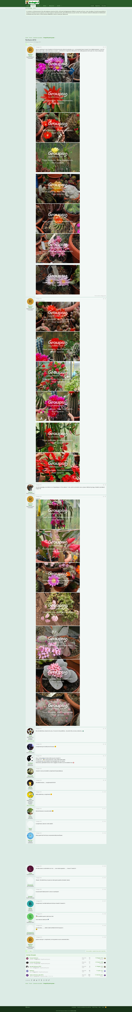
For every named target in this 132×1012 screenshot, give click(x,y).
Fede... (30, 816)
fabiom (30, 787)
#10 (105, 791)
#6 (105, 744)
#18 (105, 913)
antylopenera (30, 932)
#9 (105, 780)
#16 (105, 889)
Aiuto (100, 1007)
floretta (30, 492)
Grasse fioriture (34, 958)
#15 (105, 877)
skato (31, 972)
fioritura (32, 970)
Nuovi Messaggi (28, 8)
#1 (105, 47)
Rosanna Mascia (29, 42)
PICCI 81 (30, 840)
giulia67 (30, 896)
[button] (41, 5)
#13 (105, 833)
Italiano (28, 1007)
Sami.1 (30, 921)
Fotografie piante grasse (45, 959)
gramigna (31, 963)
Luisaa (30, 873)
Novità (38, 5)
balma (30, 908)
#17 (105, 901)
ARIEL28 (31, 976)
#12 (105, 821)
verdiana (30, 763)
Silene (30, 751)
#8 (105, 768)
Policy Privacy (95, 1007)
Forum (33, 5)
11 (50, 976)
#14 (105, 866)
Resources (51, 5)
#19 (105, 925)
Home (27, 5)
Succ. (31, 44)
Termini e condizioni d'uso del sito (84, 1007)
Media (44, 5)
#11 (105, 808)
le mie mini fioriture (35, 962)
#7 (105, 755)
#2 (105, 298)
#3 (105, 484)
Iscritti (58, 5)
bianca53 (101, 959)
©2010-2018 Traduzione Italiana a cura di (66, 1010)
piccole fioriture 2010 (35, 966)
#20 (105, 937)
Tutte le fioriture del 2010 (36, 975)
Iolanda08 (30, 776)
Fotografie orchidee (44, 976)
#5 (105, 728)
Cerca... (34, 8)
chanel (31, 967)
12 (52, 976)
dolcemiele (30, 885)
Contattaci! (74, 1007)
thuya (30, 828)
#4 (105, 496)
